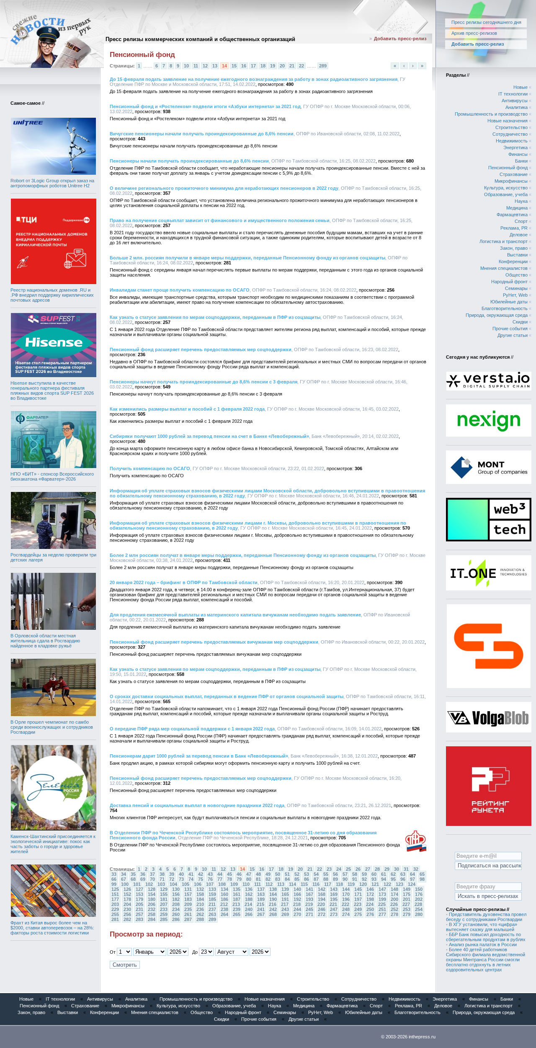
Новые (520, 87)
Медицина (517, 207)
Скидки (520, 321)
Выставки (517, 254)
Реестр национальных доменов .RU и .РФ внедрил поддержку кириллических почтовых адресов (52, 295)
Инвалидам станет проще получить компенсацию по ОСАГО (180, 289)
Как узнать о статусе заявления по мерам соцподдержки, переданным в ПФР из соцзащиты (215, 317)
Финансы (518, 154)
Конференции (513, 261)
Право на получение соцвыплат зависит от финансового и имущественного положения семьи (220, 220)
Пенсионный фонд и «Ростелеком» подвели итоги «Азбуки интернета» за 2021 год (205, 106)
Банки (521, 160)
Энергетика (515, 147)
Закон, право (514, 248)
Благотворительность (505, 308)
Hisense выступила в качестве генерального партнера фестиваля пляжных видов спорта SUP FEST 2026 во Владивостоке (52, 390)
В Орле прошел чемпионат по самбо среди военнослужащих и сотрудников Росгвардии (51, 727)
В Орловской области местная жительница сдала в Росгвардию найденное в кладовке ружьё (45, 640)
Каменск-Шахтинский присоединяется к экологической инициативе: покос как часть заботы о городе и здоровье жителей (52, 844)
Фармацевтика (512, 214)
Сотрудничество (510, 134)
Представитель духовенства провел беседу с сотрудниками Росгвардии (486, 917)
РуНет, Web (515, 295)
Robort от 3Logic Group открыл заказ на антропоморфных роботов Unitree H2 (52, 183)
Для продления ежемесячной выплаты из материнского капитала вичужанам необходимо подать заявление (235, 614)
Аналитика (516, 107)
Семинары (516, 288)
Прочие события (510, 328)
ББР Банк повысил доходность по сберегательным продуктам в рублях (486, 937)
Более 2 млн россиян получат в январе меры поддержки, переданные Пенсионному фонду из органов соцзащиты (243, 555)
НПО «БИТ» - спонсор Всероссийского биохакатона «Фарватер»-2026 (52, 476)
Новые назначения (507, 120)
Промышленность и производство (491, 113)
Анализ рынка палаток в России (483, 944)
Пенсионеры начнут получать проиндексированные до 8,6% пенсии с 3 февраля (203, 381)
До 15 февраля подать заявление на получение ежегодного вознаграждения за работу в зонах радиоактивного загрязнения (253, 79)
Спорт (521, 221)
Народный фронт (509, 281)
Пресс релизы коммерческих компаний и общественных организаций (200, 39)
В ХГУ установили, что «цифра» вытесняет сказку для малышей (481, 927)
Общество (516, 274)
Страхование (514, 174)
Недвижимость (512, 140)
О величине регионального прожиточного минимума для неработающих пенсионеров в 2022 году (224, 188)
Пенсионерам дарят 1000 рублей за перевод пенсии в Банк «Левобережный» (199, 755)
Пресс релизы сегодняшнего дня (486, 22)
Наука (521, 201)
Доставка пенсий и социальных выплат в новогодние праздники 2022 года (197, 805)
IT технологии (513, 93)
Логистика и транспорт (503, 241)
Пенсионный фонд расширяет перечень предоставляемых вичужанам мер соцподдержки (214, 641)
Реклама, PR (514, 227)
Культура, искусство (506, 187)
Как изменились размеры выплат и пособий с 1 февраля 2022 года (187, 408)
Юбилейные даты (509, 301)
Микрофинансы (511, 181)
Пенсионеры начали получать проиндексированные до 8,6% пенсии (189, 160)
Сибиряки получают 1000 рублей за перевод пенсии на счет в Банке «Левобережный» (209, 436)
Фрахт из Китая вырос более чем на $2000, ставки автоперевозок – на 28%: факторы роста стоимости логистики (52, 927)
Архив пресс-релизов (474, 33)
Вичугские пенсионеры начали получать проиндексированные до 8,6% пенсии (202, 133)
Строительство (511, 127)
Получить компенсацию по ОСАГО (150, 468)
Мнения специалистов (504, 268)
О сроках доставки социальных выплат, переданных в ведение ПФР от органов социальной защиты (226, 696)
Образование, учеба (506, 194)
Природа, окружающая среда (497, 315)
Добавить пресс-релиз (400, 38)
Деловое (519, 234)
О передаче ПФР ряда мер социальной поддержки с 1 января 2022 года (192, 728)
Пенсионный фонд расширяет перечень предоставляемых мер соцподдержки (200, 349)
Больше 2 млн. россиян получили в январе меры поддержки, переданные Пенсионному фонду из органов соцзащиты (247, 257)
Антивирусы (515, 100)
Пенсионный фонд (508, 167)
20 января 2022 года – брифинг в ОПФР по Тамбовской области (184, 582)
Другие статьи (512, 335)
